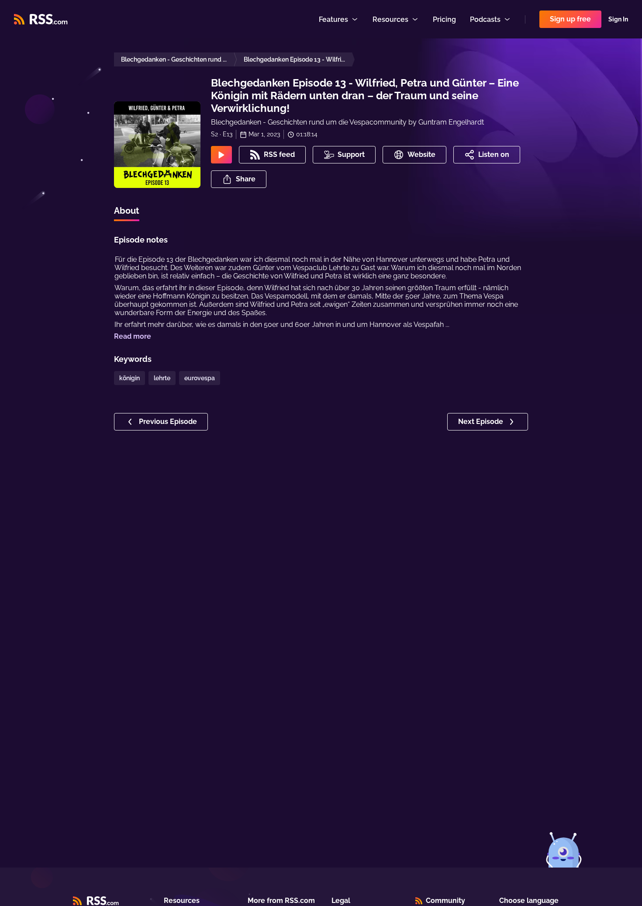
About (126, 210)
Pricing (444, 19)
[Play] (221, 154)
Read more (132, 336)
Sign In (618, 19)
